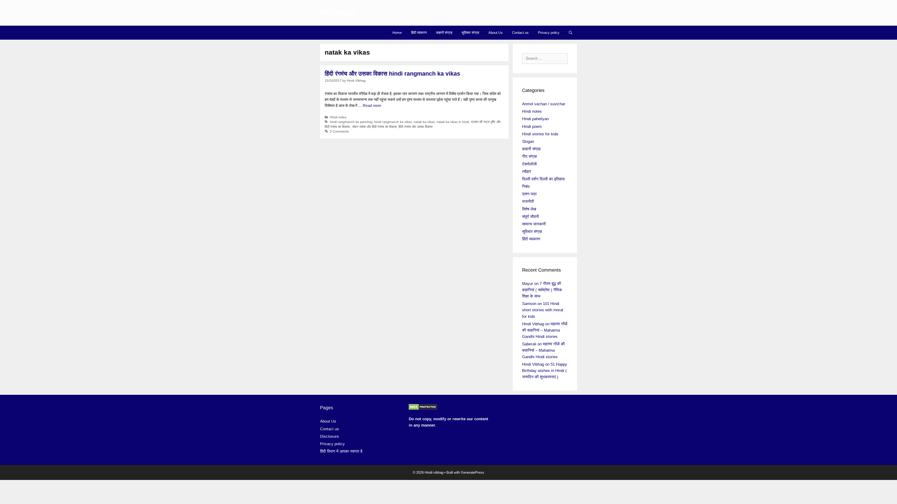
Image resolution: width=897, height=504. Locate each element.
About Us (495, 33)
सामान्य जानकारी (534, 224)
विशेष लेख (529, 209)
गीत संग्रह (529, 156)
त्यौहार (526, 171)
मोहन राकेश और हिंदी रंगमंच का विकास (374, 127)
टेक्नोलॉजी (529, 164)
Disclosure (329, 436)
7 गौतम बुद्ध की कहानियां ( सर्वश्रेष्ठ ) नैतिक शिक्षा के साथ (542, 289)
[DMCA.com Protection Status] (423, 408)
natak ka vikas (424, 122)
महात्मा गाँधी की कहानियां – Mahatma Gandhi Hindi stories (544, 330)
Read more (372, 106)
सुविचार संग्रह (470, 33)
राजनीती (528, 201)
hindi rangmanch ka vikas (393, 122)
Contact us (520, 33)
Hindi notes (338, 117)
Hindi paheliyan (535, 119)
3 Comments (339, 131)
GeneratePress (472, 472)
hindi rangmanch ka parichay (351, 122)
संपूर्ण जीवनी (530, 216)
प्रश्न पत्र (529, 194)
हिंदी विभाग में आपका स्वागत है (341, 451)
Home (397, 33)
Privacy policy (548, 33)
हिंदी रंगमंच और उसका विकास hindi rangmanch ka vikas (392, 73)
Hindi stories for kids (540, 134)
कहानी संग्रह (444, 33)
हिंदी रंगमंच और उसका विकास (415, 127)
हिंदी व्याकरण (419, 33)
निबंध (526, 186)
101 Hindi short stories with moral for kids (542, 309)
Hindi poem (532, 126)
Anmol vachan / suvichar (543, 104)
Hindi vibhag (337, 13)
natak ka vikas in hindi (453, 122)
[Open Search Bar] (570, 33)
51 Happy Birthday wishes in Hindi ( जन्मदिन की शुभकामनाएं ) (544, 370)
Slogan (528, 141)
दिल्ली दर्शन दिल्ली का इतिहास (543, 179)
